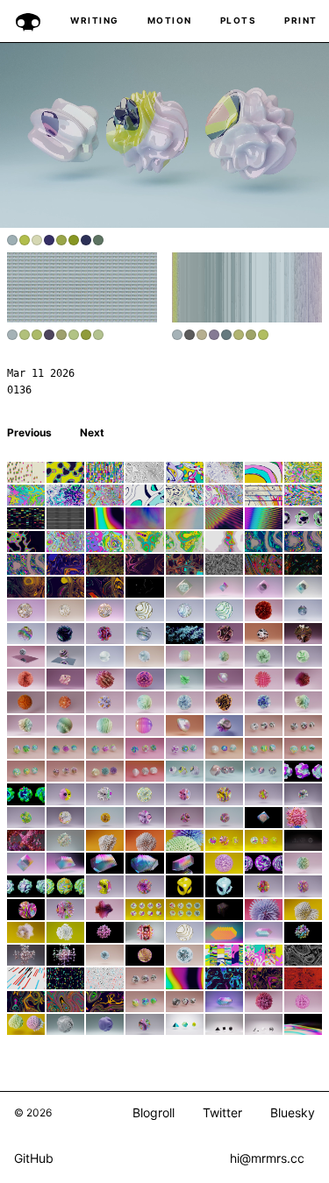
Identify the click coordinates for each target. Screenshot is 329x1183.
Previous (29, 432)
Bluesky (292, 1113)
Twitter (222, 1113)
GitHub (34, 1158)
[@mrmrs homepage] (28, 21)
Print (301, 20)
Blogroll (153, 1113)
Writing (94, 20)
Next (92, 432)
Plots (238, 20)
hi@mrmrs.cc (267, 1158)
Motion (169, 20)
